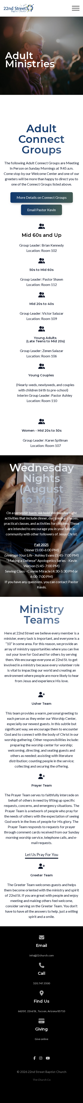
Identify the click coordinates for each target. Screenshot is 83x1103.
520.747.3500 (41, 983)
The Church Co (41, 1079)
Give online (41, 1039)
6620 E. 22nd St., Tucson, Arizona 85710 (41, 1011)
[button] (75, 8)
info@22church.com (41, 955)
